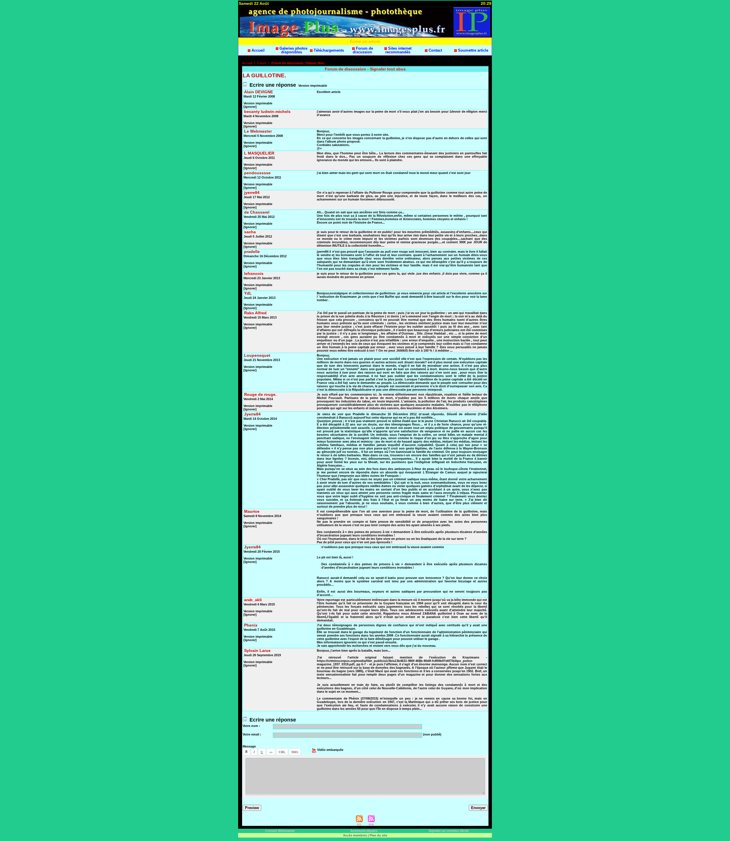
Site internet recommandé (398, 50)
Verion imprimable (312, 85)
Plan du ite (378, 835)
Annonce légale (363, 830)
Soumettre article (472, 50)
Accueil (257, 50)
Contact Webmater (280, 830)
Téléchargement (328, 50)
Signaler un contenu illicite (449, 830)
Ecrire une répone (272, 85)
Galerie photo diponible (292, 50)
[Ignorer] (250, 106)
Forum (261, 63)
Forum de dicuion (363, 50)
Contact (434, 50)
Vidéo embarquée (329, 749)
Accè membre (355, 835)
